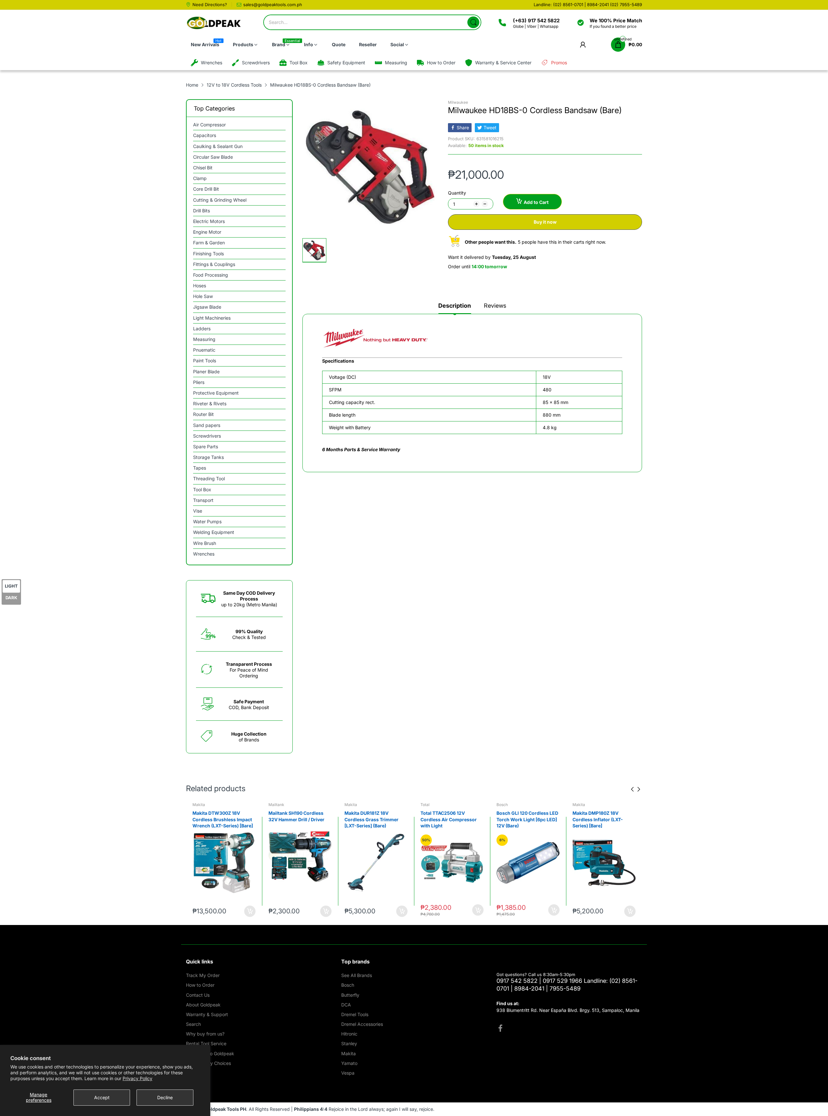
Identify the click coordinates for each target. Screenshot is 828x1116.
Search (193, 1024)
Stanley (349, 1043)
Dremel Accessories (362, 1024)
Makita (198, 804)
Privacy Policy (137, 1078)
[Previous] (639, 789)
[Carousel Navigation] (635, 789)
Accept (102, 1097)
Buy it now (545, 222)
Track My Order (203, 975)
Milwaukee (458, 102)
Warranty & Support (207, 1014)
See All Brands (356, 975)
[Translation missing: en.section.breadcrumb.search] (473, 22)
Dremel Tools (354, 1014)
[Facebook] (500, 1029)
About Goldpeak (203, 1004)
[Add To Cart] (250, 911)
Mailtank (276, 804)
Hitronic (349, 1033)
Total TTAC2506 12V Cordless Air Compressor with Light (448, 819)
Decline (165, 1097)
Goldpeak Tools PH (225, 1109)
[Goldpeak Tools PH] (214, 23)
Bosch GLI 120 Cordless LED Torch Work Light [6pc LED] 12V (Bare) (527, 819)
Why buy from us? (205, 1033)
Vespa (347, 1073)
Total (425, 804)
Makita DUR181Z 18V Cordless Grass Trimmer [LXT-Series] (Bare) (371, 819)
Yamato (349, 1063)
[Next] (632, 789)
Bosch (502, 804)
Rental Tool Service (206, 1043)
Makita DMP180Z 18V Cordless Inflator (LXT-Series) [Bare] (597, 819)
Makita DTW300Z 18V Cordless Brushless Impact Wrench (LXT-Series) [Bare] (222, 819)
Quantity (457, 193)
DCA (346, 1004)
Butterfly (350, 995)
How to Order (200, 985)
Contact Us (198, 995)
